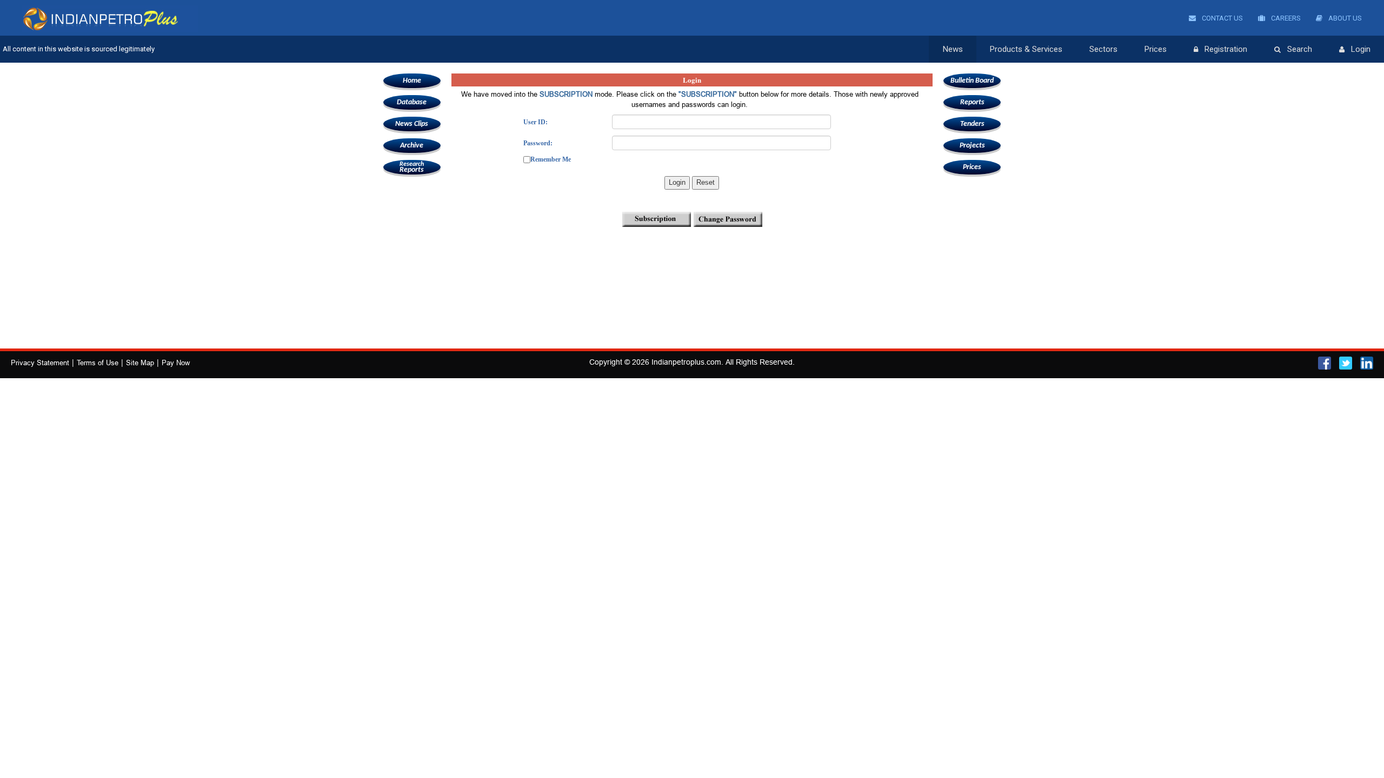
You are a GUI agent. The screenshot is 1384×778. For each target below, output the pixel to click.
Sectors (1103, 49)
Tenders (972, 124)
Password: (538, 143)
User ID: (535, 122)
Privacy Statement (40, 362)
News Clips (411, 124)
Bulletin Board (972, 81)
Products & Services (1026, 49)
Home (412, 81)
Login (1360, 49)
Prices (1156, 49)
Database (412, 102)
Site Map (140, 362)
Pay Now (176, 362)
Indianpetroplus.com (686, 362)
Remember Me (550, 159)
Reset (705, 182)
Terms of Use (97, 362)
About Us (1344, 18)
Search (1299, 49)
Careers (1285, 18)
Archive (411, 146)
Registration (1226, 49)
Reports (412, 167)
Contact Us (1221, 18)
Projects (972, 146)
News (953, 49)
